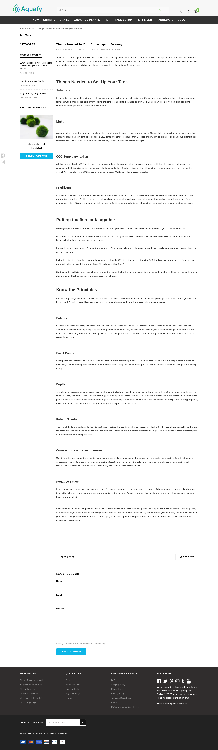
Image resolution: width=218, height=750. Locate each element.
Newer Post (187, 557)
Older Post (67, 557)
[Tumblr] (183, 680)
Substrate (63, 90)
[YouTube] (189, 680)
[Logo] (27, 8)
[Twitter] (165, 680)
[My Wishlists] (187, 11)
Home (23, 28)
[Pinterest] (171, 680)
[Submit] (83, 722)
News (31, 28)
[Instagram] (3, 161)
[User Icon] (180, 12)
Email (59, 595)
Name (59, 581)
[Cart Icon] (195, 11)
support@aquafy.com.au (175, 703)
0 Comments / (63, 49)
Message (61, 609)
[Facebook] (3, 155)
